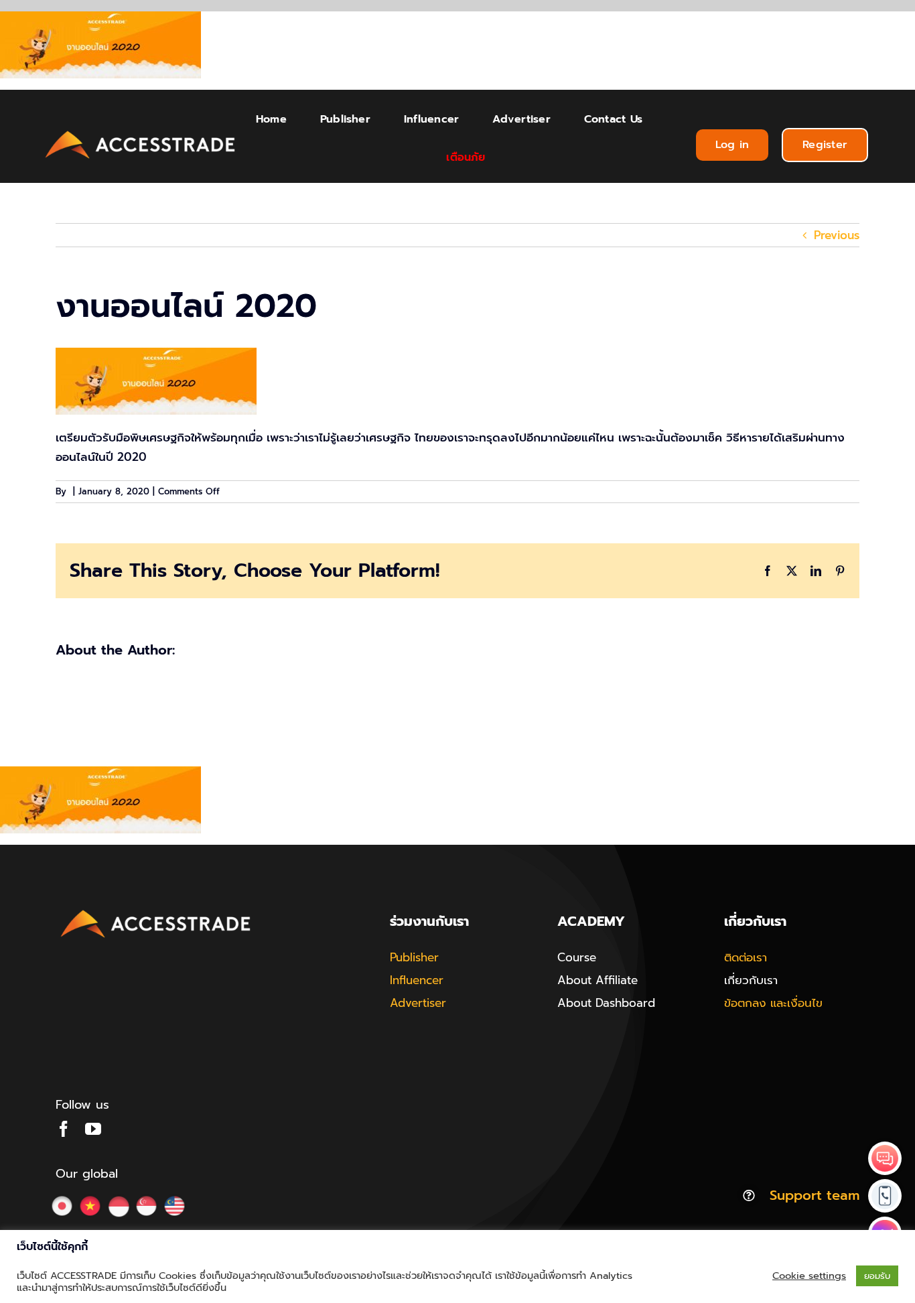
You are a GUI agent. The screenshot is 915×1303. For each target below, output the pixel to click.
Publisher (414, 957)
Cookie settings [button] (809, 1276)
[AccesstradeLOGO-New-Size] (140, 131)
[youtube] (93, 1129)
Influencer (416, 980)
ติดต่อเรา (745, 957)
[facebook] (64, 1129)
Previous (836, 235)
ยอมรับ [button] (877, 1276)
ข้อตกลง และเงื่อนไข (773, 1003)
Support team (814, 1195)
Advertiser (418, 1003)
